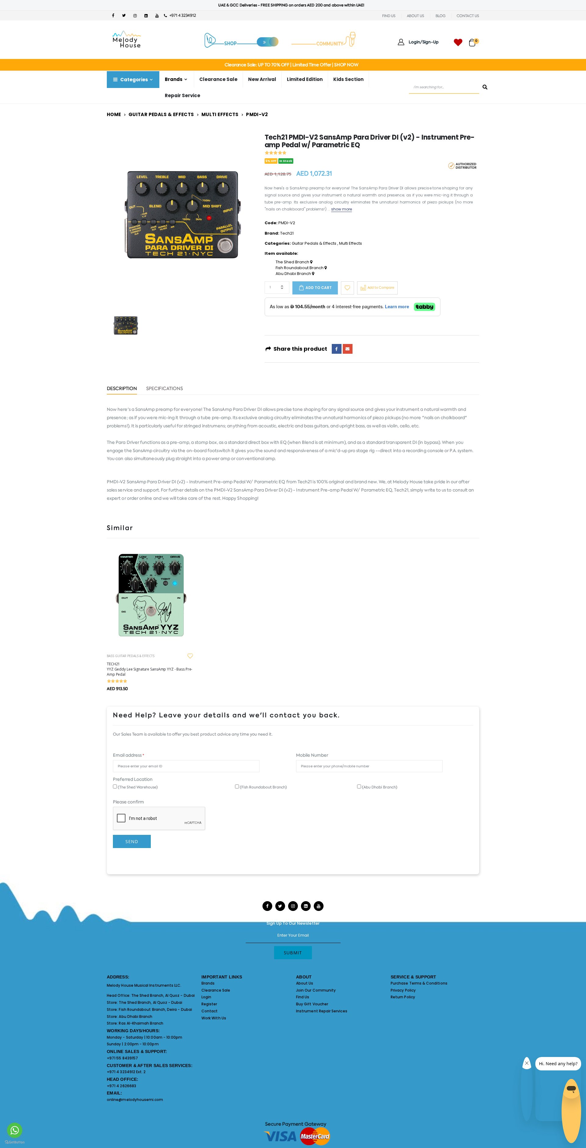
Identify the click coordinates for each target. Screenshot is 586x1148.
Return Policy (403, 997)
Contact (209, 1011)
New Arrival (262, 79)
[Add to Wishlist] (347, 287)
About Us (304, 983)
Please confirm (128, 802)
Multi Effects (220, 114)
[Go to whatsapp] (14, 1130)
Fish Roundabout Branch (300, 268)
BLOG (441, 15)
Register (209, 1004)
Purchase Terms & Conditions (419, 983)
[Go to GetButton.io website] (14, 1142)
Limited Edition (305, 79)
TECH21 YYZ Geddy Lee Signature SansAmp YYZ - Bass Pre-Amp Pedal (149, 669)
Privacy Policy (403, 990)
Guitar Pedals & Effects (161, 114)
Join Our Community (316, 990)
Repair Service (182, 95)
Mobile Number (312, 755)
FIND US (389, 15)
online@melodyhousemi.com (135, 1099)
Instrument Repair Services (321, 1011)
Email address (128, 755)
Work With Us (213, 1018)
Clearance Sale (218, 79)
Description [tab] (122, 389)
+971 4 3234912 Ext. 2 (126, 1071)
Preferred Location (133, 779)
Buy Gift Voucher (312, 1004)
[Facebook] (337, 349)
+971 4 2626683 (121, 1085)
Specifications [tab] (164, 389)
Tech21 (287, 233)
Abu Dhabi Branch (294, 273)
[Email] (348, 349)
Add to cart (319, 287)
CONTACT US (468, 15)
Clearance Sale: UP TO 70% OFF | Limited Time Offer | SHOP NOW (291, 65)
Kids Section (348, 79)
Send (131, 841)
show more (341, 209)
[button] (474, 40)
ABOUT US (415, 15)
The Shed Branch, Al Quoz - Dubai (163, 995)
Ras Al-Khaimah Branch (141, 1023)
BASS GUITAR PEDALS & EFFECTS (130, 656)
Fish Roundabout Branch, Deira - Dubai (155, 1009)
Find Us (302, 997)
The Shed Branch (293, 262)
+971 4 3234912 (181, 15)
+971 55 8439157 (122, 1058)
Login (206, 997)
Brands (208, 983)
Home (114, 114)
